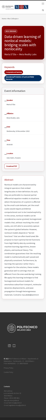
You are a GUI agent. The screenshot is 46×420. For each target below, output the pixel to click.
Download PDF (11, 166)
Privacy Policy (8, 368)
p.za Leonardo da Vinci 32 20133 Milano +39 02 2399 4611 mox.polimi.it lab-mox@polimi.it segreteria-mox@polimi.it (15, 398)
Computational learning (14, 72)
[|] (15, 7)
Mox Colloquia (13, 18)
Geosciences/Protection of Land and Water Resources (20, 78)
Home (4, 18)
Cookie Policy (8, 372)
